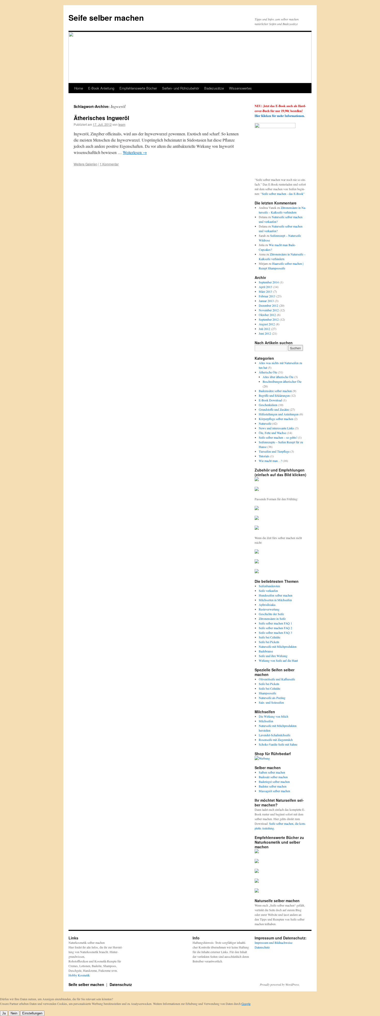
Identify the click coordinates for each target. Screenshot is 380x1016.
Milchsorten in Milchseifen (275, 600)
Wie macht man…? (270, 461)
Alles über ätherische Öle (278, 377)
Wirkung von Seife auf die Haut (278, 660)
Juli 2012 (264, 329)
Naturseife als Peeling (272, 698)
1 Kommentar (109, 164)
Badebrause (266, 651)
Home (78, 88)
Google (245, 1004)
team (121, 124)
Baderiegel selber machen (274, 781)
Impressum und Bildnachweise (273, 942)
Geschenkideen (268, 405)
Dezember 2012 (268, 305)
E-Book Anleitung (101, 88)
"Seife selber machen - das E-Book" (283, 194)
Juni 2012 (265, 333)
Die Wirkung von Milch (273, 716)
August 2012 (267, 324)
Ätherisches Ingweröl (101, 118)
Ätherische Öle (268, 372)
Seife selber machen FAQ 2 (275, 628)
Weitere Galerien (85, 164)
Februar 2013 (267, 296)
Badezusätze (214, 88)
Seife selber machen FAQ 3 (275, 632)
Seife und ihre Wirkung (273, 656)
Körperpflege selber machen (276, 419)
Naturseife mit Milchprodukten (278, 646)
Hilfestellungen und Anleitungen (279, 414)
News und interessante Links (276, 428)
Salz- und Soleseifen (271, 702)
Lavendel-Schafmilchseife (274, 735)
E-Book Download (270, 400)
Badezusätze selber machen (275, 391)
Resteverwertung (269, 609)
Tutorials (264, 456)
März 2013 (265, 291)
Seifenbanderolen (269, 586)
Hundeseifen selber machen (275, 595)
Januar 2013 (266, 301)
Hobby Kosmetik (79, 975)
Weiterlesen (135, 152)
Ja (4, 1013)
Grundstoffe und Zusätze (274, 409)
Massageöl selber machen (274, 791)
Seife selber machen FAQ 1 (275, 623)
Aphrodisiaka (267, 604)
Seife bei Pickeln (269, 642)
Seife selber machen (106, 17)
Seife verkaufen (268, 590)
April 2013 (265, 287)
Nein (14, 1013)
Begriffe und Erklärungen (274, 395)
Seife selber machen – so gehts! (278, 437)
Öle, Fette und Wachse (272, 433)
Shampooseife (267, 693)
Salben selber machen (272, 772)
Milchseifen (266, 721)
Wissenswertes (240, 88)
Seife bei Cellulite (269, 637)
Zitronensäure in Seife (272, 618)
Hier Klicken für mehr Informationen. (280, 116)
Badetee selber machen (272, 786)
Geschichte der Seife (271, 614)
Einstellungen (32, 1013)
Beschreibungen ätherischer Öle (282, 381)
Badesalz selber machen (273, 777)
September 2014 (269, 282)
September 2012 (269, 319)
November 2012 (269, 310)
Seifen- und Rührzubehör (180, 88)
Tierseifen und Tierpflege (274, 451)
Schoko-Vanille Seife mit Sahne (278, 744)
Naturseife (265, 423)
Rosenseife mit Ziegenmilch (276, 740)
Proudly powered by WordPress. (280, 984)
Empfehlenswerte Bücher (138, 88)
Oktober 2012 (267, 315)
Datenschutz (262, 947)
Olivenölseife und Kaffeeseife (277, 679)
